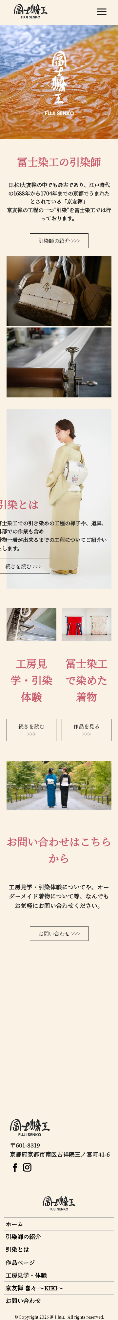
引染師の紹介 (23, 1236)
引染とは (17, 1249)
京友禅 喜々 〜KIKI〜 (34, 1288)
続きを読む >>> (31, 730)
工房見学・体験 (26, 1275)
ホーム (14, 1224)
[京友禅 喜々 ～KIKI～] (16, 1168)
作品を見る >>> (86, 730)
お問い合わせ (23, 1300)
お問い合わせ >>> (59, 933)
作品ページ (20, 1262)
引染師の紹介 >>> (59, 240)
